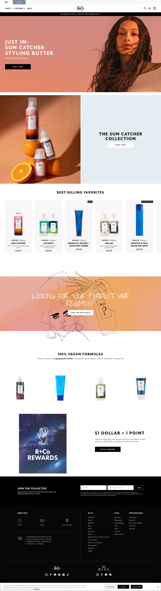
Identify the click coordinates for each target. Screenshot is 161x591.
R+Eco (90, 528)
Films (116, 526)
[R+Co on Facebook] (50, 574)
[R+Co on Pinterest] (59, 574)
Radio (90, 534)
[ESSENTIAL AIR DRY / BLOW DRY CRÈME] (79, 219)
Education (132, 517)
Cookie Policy (36, 589)
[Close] (158, 587)
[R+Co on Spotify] (63, 574)
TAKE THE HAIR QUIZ (80, 313)
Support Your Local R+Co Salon (98, 537)
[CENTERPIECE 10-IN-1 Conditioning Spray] (20, 383)
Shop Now (18, 67)
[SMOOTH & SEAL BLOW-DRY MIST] (139, 219)
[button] (9, 8)
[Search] (145, 8)
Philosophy (118, 520)
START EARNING (107, 449)
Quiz (116, 528)
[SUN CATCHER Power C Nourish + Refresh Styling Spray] (18, 219)
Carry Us (132, 520)
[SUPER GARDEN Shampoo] (100, 383)
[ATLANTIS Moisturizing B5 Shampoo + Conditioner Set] (48, 219)
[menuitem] (98, 517)
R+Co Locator (92, 540)
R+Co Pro (132, 526)
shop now (120, 145)
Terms (110, 495)
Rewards (91, 523)
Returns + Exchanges (95, 542)
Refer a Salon (119, 534)
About (90, 520)
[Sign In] (149, 8)
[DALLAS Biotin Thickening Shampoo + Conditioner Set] (109, 219)
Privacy (114, 495)
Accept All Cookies (136, 586)
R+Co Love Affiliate (135, 523)
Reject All (123, 586)
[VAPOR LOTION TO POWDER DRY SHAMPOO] (60, 383)
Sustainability (119, 523)
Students (91, 548)
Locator (117, 531)
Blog (89, 526)
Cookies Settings (110, 586)
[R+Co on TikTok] (68, 574)
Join (139, 488)
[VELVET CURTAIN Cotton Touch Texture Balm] (141, 383)
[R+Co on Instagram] (46, 574)
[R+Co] (6, 2)
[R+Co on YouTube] (55, 574)
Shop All (91, 517)
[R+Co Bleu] (19, 2)
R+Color (132, 528)
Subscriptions (92, 545)
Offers (90, 551)
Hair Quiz (91, 531)
